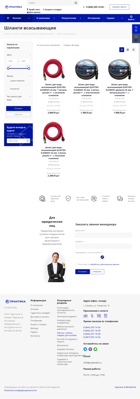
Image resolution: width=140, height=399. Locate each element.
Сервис (34, 332)
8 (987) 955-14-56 (91, 337)
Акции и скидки (53, 9)
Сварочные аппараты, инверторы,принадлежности (71, 354)
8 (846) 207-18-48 (91, 333)
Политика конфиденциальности (20, 390)
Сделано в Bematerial (125, 387)
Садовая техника (65, 349)
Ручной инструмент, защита (67, 340)
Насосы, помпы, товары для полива (66, 334)
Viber (90, 349)
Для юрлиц (34, 12)
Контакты (35, 335)
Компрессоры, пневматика (64, 321)
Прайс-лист (34, 9)
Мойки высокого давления (65, 327)
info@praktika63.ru (92, 362)
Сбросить (18, 114)
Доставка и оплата (39, 316)
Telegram (85, 349)
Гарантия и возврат (40, 312)
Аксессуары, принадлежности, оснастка (66, 310)
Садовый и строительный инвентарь (64, 361)
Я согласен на (98, 264)
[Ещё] (122, 18)
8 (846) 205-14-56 (95, 6)
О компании (36, 305)
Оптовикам (36, 320)
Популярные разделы (64, 301)
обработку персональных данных (104, 264)
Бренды (34, 328)
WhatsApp (95, 349)
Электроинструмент (67, 316)
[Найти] (76, 3)
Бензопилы (62, 345)
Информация (38, 300)
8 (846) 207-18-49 (91, 330)
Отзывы (34, 309)
